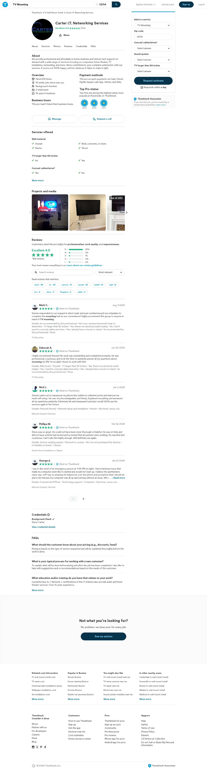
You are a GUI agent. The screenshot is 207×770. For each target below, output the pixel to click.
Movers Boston (74, 677)
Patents (145, 735)
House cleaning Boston (78, 681)
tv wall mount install (54, 13)
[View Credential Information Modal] (48, 514)
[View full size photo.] (50, 212)
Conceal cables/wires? (145, 42)
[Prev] (73, 499)
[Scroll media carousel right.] (127, 212)
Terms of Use (147, 728)
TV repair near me (111, 686)
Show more (37, 699)
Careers (36, 734)
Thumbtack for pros (115, 721)
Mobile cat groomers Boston (81, 694)
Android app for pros (115, 742)
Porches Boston (75, 690)
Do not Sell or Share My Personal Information (157, 744)
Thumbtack (37, 13)
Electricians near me (112, 690)
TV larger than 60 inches (147, 65)
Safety (144, 724)
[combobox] (52, 4)
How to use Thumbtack (80, 721)
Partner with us (39, 727)
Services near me (76, 731)
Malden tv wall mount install (152, 690)
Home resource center (79, 738)
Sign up (72, 724)
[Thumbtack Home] (5, 4)
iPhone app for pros (115, 738)
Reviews (68, 46)
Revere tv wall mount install (151, 686)
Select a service (142, 19)
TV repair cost (38, 681)
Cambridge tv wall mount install (153, 677)
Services (46, 46)
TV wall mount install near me (117, 677)
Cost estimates (76, 735)
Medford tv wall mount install (152, 694)
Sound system (141, 54)
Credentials (81, 46)
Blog (34, 742)
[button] (42, 29)
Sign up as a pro (113, 724)
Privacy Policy (147, 731)
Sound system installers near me (118, 694)
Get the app (74, 728)
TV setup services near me (115, 681)
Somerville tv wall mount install (153, 681)
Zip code (138, 31)
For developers (39, 731)
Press (34, 738)
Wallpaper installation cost (44, 690)
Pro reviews (110, 735)
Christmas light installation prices (47, 686)
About (35, 46)
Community (110, 728)
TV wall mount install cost (43, 677)
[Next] (83, 499)
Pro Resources (112, 731)
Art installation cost (41, 694)
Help (143, 721)
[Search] (116, 5)
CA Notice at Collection (153, 738)
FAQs (93, 46)
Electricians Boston (76, 686)
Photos (57, 46)
